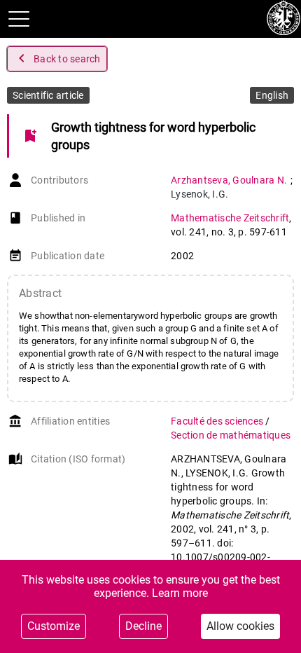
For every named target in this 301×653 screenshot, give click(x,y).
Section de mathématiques (230, 435)
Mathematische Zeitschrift (230, 218)
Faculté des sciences (218, 421)
